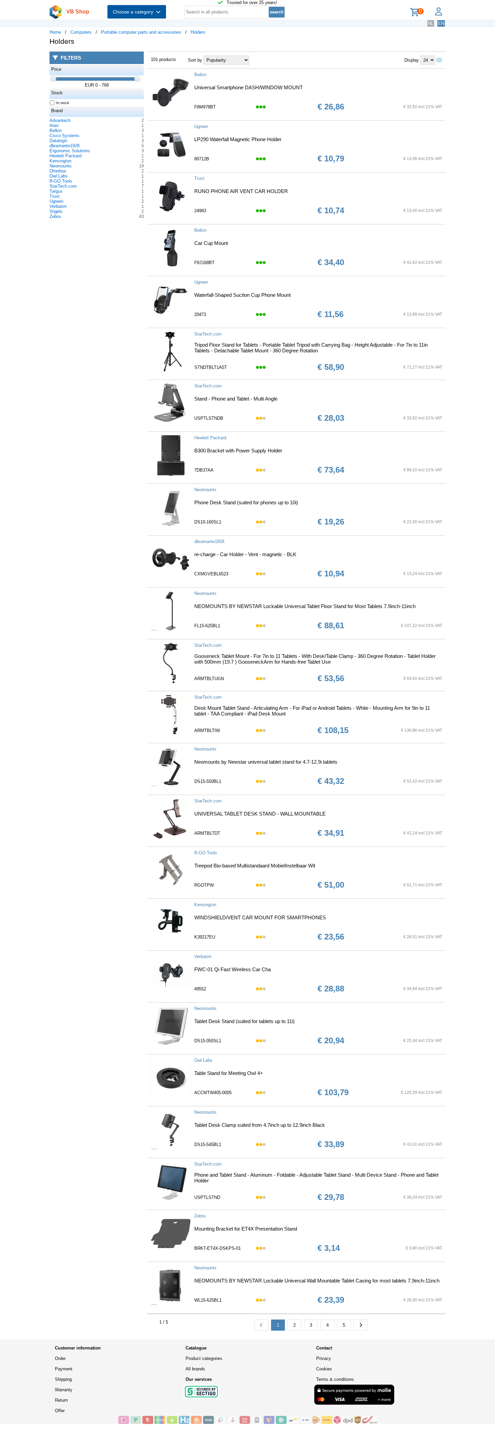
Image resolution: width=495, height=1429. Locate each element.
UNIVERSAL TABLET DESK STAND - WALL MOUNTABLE (260, 814)
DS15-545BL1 (207, 1144)
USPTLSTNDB (208, 418)
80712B (201, 158)
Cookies (324, 1368)
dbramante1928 (64, 145)
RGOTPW (204, 885)
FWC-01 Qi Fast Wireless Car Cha (232, 969)
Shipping (63, 1379)
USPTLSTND (207, 1197)
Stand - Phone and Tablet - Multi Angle (235, 399)
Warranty (63, 1389)
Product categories (204, 1358)
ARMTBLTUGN (209, 678)
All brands (195, 1368)
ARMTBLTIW (207, 730)
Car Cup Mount (211, 243)
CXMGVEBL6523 (211, 573)
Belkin (56, 130)
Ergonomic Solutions (70, 150)
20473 (200, 314)
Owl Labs (59, 176)
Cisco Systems (64, 135)
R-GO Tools (61, 181)
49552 (200, 988)
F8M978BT (205, 106)
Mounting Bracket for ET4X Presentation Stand (245, 1229)
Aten (54, 125)
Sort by (195, 60)
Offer (60, 1410)
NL (430, 23)
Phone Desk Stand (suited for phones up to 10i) (246, 502)
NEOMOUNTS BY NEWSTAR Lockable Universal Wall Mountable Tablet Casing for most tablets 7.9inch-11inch (316, 1280)
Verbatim (58, 206)
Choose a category (134, 11)
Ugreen (56, 201)
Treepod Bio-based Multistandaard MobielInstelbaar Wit (254, 865)
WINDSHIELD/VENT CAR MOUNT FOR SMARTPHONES (260, 917)
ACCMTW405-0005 (213, 1092)
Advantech (60, 120)
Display (411, 60)
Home (55, 32)
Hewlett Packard (65, 155)
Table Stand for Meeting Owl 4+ (228, 1073)
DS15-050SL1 (207, 1040)
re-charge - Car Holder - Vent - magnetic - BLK (245, 554)
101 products (163, 59)
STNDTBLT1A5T (210, 367)
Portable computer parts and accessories (141, 32)
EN (441, 23)
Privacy (323, 1358)
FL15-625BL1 (207, 625)
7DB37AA (203, 470)
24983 (200, 210)
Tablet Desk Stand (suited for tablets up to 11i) (244, 1021)
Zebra (55, 216)
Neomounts (61, 165)
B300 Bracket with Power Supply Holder (238, 450)
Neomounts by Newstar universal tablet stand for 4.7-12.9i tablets (265, 762)
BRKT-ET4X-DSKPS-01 (217, 1248)
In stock (62, 103)
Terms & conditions (335, 1379)
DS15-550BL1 (207, 781)
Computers (81, 32)
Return (61, 1400)
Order (60, 1358)
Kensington (60, 160)
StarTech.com (63, 186)
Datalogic (59, 140)
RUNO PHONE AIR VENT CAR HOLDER (241, 191)
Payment (63, 1368)
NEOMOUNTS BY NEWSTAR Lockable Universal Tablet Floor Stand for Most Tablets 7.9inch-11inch (305, 606)
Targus (56, 191)
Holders (198, 32)
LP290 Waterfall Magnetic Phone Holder (238, 139)
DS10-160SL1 (207, 522)
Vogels (56, 211)
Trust (55, 196)
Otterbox (58, 170)
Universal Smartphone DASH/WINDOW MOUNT (248, 87)
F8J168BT (204, 262)
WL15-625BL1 (208, 1300)
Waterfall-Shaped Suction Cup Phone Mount (242, 295)
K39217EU (204, 937)
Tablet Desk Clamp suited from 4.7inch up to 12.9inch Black (259, 1125)
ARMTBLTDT (207, 833)
